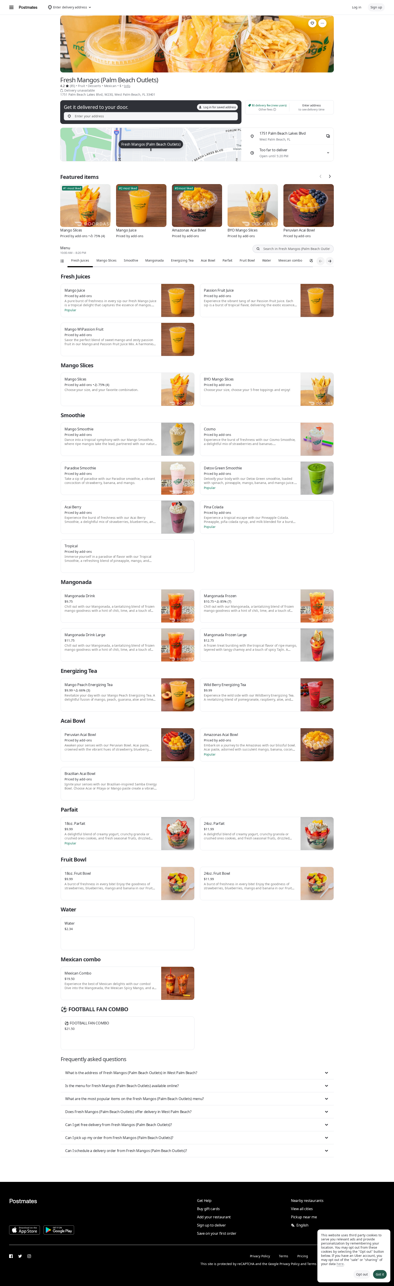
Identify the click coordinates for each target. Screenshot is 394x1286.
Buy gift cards (208, 1208)
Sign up (376, 7)
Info (127, 86)
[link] (312, 23)
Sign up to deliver (211, 1225)
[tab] (80, 260)
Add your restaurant (214, 1217)
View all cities (302, 1208)
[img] (150, 144)
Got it (380, 1274)
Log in (356, 7)
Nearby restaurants (307, 1200)
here (340, 1264)
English (302, 1225)
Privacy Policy (260, 1256)
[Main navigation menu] (11, 7)
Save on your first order (216, 1233)
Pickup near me (304, 1217)
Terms (283, 1256)
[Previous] (320, 176)
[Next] (330, 176)
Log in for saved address (219, 107)
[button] (197, 1072)
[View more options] (322, 23)
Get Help (204, 1200)
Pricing (302, 1256)
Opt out (362, 1274)
